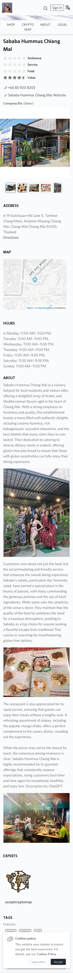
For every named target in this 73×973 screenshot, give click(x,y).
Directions (11, 237)
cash (37, 931)
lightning (25, 931)
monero (11, 931)
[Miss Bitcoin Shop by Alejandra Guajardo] (8, 8)
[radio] (5, 58)
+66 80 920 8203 (21, 87)
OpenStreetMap (45, 307)
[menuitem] (56, 7)
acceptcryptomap (18, 902)
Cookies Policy (46, 954)
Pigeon (30, 307)
